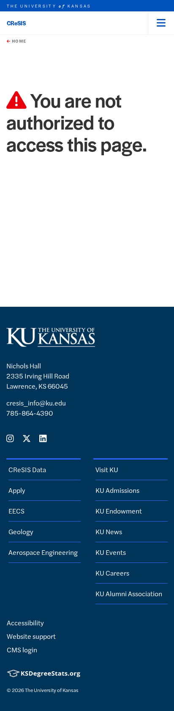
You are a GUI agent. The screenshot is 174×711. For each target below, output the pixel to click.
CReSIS (16, 23)
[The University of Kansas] (50, 343)
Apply (16, 490)
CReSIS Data (27, 469)
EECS (16, 511)
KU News (108, 531)
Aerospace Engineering (43, 552)
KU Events (110, 552)
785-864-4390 (29, 413)
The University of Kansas (52, 690)
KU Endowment (118, 511)
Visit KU (106, 469)
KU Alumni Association (128, 593)
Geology (20, 531)
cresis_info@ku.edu (36, 403)
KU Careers (112, 573)
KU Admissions (117, 490)
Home (18, 41)
